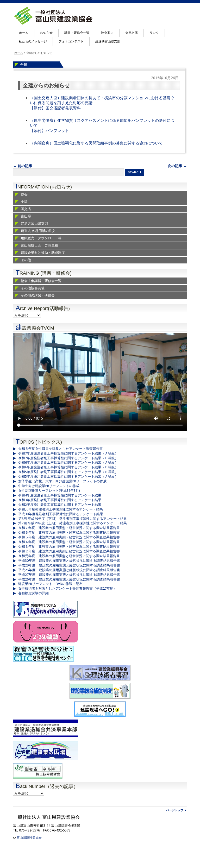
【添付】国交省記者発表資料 (55, 108)
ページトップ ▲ (176, 810)
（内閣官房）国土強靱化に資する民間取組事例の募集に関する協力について (96, 143)
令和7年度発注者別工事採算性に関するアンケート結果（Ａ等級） (68, 453)
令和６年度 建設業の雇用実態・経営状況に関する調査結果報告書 (69, 532)
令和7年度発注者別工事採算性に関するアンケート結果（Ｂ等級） (68, 458)
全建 (23, 64)
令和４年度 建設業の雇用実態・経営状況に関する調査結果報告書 (69, 542)
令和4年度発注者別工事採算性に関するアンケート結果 (59, 495)
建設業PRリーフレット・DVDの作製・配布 (50, 584)
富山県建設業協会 (29, 838)
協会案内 (107, 33)
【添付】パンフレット (49, 130)
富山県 (26, 216)
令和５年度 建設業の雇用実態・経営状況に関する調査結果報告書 (69, 537)
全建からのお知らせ (46, 86)
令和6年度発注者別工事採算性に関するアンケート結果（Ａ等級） (68, 462)
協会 (24, 195)
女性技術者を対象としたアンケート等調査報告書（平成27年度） (67, 588)
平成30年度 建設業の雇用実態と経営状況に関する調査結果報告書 (69, 561)
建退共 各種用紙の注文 (38, 231)
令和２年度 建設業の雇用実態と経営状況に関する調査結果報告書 (69, 551)
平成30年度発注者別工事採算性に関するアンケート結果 (60, 514)
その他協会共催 (33, 288)
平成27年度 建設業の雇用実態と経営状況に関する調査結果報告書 (69, 575)
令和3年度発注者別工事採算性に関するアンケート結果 (59, 500)
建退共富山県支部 (107, 41)
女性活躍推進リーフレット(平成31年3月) (49, 491)
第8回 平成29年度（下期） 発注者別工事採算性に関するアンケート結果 (72, 519)
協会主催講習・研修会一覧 (41, 281)
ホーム (23, 33)
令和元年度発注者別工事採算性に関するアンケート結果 (60, 509)
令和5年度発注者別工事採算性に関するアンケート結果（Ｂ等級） (68, 472)
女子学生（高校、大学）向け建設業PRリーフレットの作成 (62, 481)
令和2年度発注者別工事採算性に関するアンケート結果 (59, 505)
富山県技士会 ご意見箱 (39, 245)
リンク (154, 33)
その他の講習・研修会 (38, 295)
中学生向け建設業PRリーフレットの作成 (48, 486)
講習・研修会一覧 (76, 33)
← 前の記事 (22, 166)
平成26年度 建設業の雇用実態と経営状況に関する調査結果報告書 (69, 579)
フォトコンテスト (71, 41)
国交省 (26, 209)
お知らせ (46, 33)
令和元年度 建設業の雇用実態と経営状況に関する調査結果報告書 (69, 556)
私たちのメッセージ (33, 41)
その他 (26, 260)
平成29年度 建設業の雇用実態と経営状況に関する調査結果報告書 (69, 565)
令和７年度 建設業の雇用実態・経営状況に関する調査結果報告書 (69, 528)
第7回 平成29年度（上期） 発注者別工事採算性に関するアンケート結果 (72, 523)
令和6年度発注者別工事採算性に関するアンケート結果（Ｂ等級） (68, 467)
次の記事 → (177, 166)
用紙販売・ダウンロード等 (41, 238)
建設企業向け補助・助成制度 (43, 253)
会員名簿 (131, 33)
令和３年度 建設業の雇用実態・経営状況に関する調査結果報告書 (69, 547)
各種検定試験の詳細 (33, 593)
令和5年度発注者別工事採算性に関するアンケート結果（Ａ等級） (68, 476)
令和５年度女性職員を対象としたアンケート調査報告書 (60, 449)
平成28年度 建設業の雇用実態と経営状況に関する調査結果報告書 (69, 570)
